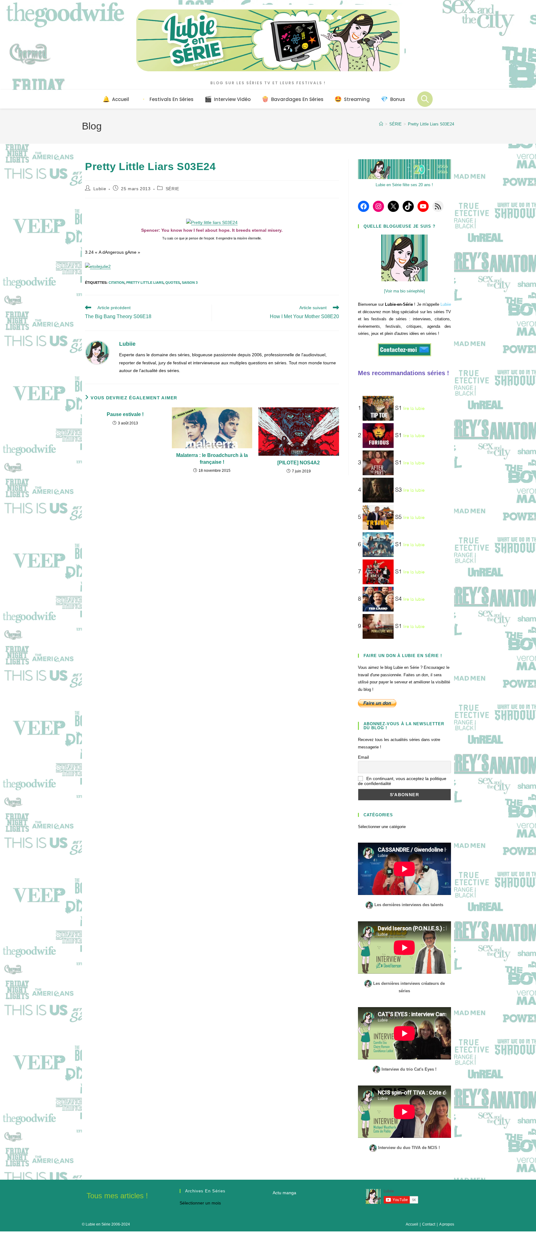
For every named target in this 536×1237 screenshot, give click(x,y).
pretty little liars (144, 282)
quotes (172, 282)
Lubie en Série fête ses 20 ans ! (404, 184)
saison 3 (190, 282)
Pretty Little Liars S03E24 (431, 124)
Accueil (412, 1224)
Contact (428, 1224)
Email (363, 757)
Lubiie (99, 188)
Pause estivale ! (125, 414)
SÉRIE (172, 188)
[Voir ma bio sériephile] (404, 291)
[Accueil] (381, 124)
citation (116, 282)
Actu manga (284, 1192)
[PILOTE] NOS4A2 (298, 462)
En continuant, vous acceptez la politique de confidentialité (402, 781)
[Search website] (425, 99)
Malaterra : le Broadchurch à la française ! (212, 459)
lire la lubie (414, 408)
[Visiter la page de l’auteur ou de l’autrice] (97, 352)
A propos (446, 1224)
